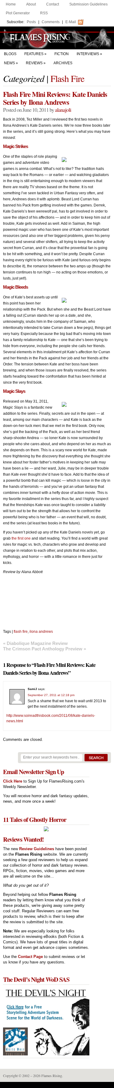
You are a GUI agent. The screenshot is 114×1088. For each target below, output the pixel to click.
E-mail (70, 22)
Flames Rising (57, 37)
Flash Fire (67, 78)
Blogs (10, 54)
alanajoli (63, 109)
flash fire (21, 631)
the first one (21, 538)
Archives (63, 63)
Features (33, 54)
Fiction (61, 54)
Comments (51, 22)
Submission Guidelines (88, 4)
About (31, 4)
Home (11, 4)
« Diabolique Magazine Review (35, 643)
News (9, 63)
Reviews (34, 63)
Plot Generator (18, 13)
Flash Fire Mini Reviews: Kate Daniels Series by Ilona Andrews (55, 98)
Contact (52, 4)
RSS (44, 13)
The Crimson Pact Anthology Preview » (44, 648)
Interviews (88, 54)
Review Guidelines (36, 849)
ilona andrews (41, 631)
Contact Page (30, 956)
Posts (31, 22)
